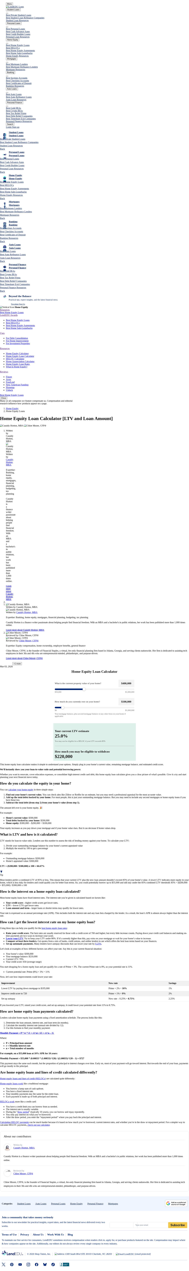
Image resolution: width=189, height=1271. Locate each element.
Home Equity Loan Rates (18, 364)
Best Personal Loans (15, 29)
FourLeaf (10, 382)
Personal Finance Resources (19, 121)
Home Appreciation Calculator (20, 361)
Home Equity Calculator (17, 353)
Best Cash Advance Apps (18, 31)
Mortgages (11, 59)
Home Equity (12, 40)
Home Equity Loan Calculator (20, 356)
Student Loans (13, 10)
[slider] (94, 689)
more (17, 664)
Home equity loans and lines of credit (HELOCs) (23, 1078)
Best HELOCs (13, 48)
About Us (38, 1234)
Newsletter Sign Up (18, 304)
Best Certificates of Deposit (18, 83)
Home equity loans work (11, 1083)
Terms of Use (9, 1234)
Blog (70, 1234)
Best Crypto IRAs (14, 110)
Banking (10, 72)
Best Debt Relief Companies (19, 116)
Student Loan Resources (17, 20)
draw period (23, 1112)
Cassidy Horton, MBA (9, 462)
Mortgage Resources (15, 69)
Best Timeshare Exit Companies (21, 118)
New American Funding (17, 384)
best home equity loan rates (54, 928)
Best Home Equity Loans (18, 45)
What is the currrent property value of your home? (78, 683)
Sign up (15, 127)
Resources (5, 310)
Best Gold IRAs (13, 108)
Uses (2, 333)
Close (3, 398)
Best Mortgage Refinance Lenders (22, 67)
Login (9, 127)
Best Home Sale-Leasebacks (19, 53)
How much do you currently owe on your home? (77, 701)
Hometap (10, 387)
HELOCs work (7, 1101)
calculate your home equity (20, 789)
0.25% (98, 944)
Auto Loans (12, 89)
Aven (8, 379)
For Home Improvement (17, 341)
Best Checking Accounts (17, 80)
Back (2, 149)
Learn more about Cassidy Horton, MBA (9, 593)
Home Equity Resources (17, 56)
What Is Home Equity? (16, 367)
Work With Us (55, 1234)
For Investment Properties (18, 343)
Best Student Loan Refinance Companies (25, 18)
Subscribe (178, 1225)
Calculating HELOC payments (14, 1122)
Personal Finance (14, 102)
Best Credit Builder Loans (18, 34)
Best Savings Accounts (16, 78)
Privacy (24, 1234)
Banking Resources (15, 86)
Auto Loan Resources (16, 99)
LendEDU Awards (9, 315)
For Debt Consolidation (17, 338)
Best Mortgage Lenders (17, 64)
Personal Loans (13, 23)
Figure (9, 377)
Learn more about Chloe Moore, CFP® (24, 658)
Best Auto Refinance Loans (19, 97)
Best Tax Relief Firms (16, 113)
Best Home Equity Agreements (20, 50)
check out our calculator (38, 1125)
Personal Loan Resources (18, 37)
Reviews (4, 372)
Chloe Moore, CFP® (29, 640)
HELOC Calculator (15, 359)
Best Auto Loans (14, 94)
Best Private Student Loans (18, 15)
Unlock (9, 390)
